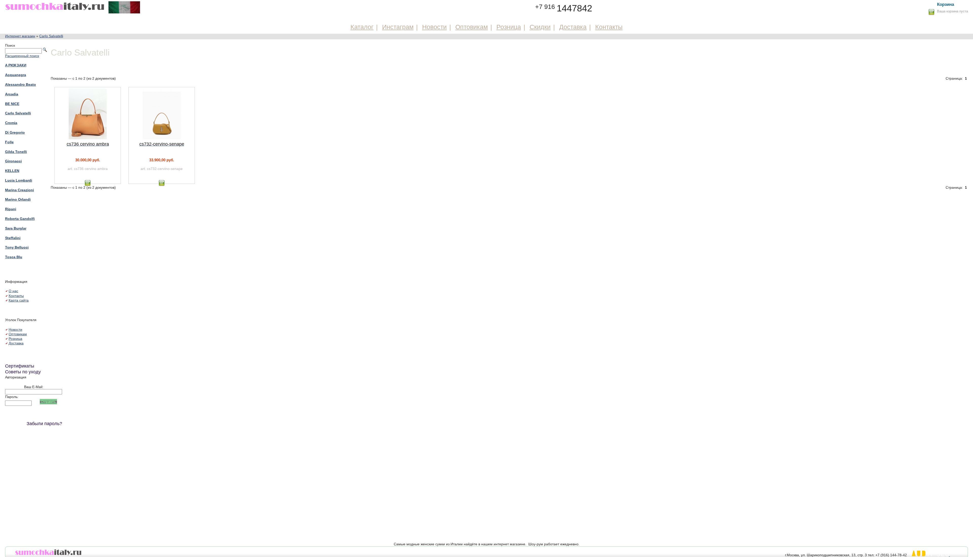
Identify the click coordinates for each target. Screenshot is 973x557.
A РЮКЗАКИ (15, 65)
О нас (13, 291)
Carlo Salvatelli (51, 36)
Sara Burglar (15, 228)
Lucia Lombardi (18, 180)
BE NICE (12, 104)
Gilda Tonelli (16, 152)
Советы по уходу (23, 371)
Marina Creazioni (19, 190)
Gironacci (13, 161)
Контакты (609, 26)
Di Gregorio (15, 132)
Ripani (10, 209)
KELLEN (12, 171)
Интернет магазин (20, 36)
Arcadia (11, 94)
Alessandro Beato (20, 84)
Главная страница (73, 7)
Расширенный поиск (22, 56)
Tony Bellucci (17, 247)
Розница (508, 26)
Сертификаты (19, 366)
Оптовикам (471, 26)
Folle (9, 142)
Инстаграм (398, 26)
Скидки (540, 26)
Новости (434, 26)
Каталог (361, 26)
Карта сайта (19, 300)
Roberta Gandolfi (20, 219)
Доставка (573, 26)
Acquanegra (15, 75)
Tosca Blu (13, 257)
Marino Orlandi (18, 199)
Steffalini (13, 238)
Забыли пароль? (44, 423)
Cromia (11, 123)
